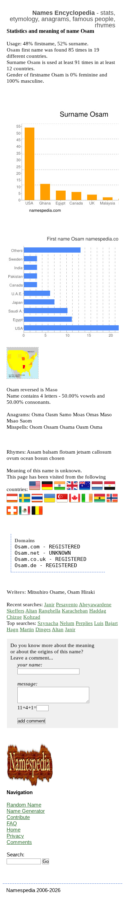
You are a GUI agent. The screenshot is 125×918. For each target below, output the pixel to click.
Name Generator (26, 811)
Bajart (111, 623)
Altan (31, 610)
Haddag (97, 610)
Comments (19, 842)
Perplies (84, 623)
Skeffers (15, 610)
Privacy (15, 836)
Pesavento (67, 604)
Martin (27, 629)
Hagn (12, 629)
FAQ (12, 823)
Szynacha (48, 623)
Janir (49, 604)
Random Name (24, 805)
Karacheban (75, 610)
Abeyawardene (95, 604)
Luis (98, 623)
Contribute (18, 817)
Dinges (43, 629)
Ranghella (49, 610)
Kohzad (31, 617)
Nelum (67, 623)
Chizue (14, 617)
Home (13, 830)
